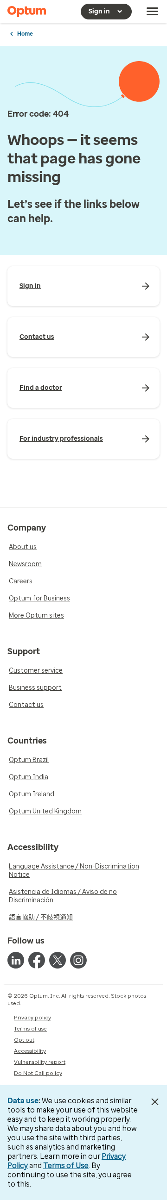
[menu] (153, 11)
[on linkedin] (15, 960)
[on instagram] (78, 960)
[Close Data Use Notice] (155, 1101)
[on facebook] (36, 960)
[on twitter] (57, 960)
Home (25, 34)
